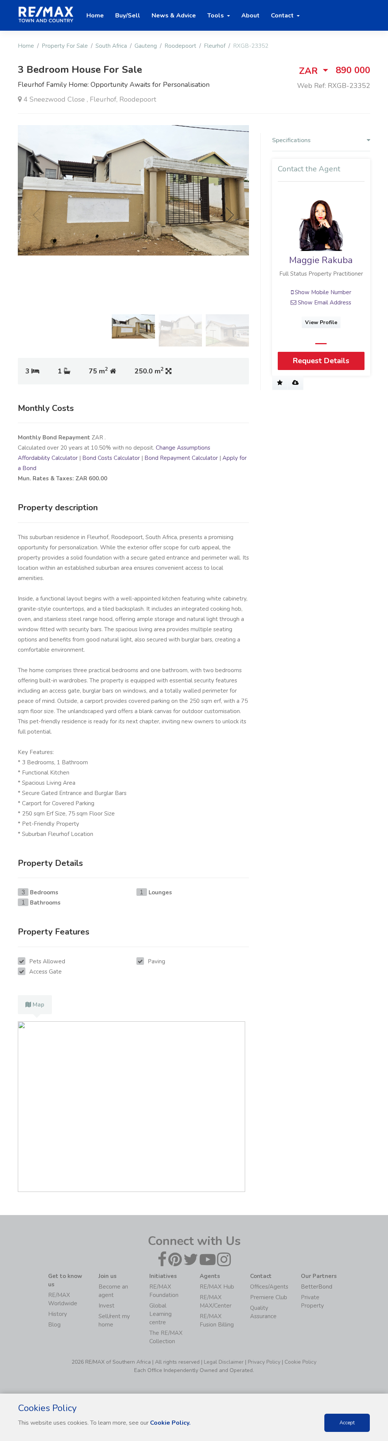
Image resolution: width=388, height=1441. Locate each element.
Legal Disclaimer (224, 1362)
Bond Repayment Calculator (181, 458)
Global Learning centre (160, 1314)
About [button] (250, 15)
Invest (106, 1305)
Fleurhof (214, 46)
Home (26, 46)
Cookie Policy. (170, 1423)
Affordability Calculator (48, 458)
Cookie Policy (300, 1362)
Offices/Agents (269, 1286)
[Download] (295, 383)
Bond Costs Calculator (111, 458)
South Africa (111, 46)
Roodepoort (180, 46)
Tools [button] (216, 15)
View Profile (321, 322)
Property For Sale (65, 46)
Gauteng (146, 46)
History (57, 1314)
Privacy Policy (264, 1362)
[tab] (35, 1004)
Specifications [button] (291, 140)
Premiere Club (268, 1297)
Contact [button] (283, 15)
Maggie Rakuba (321, 260)
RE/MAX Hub (217, 1286)
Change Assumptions (183, 448)
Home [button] (95, 15)
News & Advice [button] (174, 15)
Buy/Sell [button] (127, 15)
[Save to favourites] (280, 383)
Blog (54, 1324)
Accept (347, 1422)
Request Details (321, 361)
